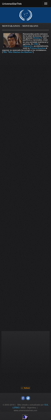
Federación (28, 46)
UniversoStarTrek (12, 3)
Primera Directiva (37, 48)
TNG (5, 52)
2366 (36, 44)
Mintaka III (37, 38)
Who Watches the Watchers (20, 52)
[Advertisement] (25, 82)
